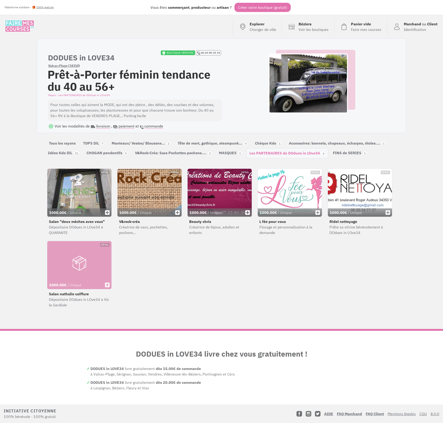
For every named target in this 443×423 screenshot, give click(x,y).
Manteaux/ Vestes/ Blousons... (140, 143)
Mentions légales (402, 413)
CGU (423, 413)
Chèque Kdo (268, 143)
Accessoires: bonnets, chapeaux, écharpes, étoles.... (337, 143)
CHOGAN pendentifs (107, 153)
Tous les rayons (62, 143)
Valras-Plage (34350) (64, 66)
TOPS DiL (93, 143)
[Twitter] (317, 414)
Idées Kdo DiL (63, 153)
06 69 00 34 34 (210, 52)
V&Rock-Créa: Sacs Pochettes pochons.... (173, 153)
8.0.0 (435, 413)
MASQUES (230, 153)
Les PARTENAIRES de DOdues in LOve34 (286, 153)
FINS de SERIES (349, 153)
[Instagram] (308, 414)
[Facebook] (299, 414)
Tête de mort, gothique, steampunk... (212, 143)
